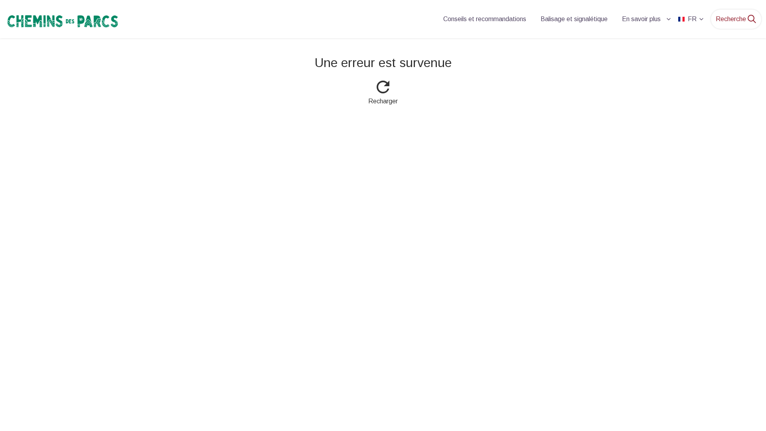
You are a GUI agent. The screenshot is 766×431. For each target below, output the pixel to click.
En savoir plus (641, 19)
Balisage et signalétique (574, 19)
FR (692, 19)
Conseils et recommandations (484, 19)
